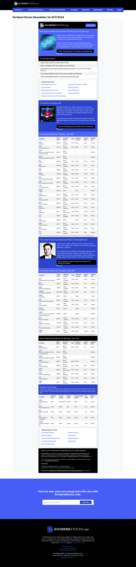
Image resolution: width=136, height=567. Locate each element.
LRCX (40, 194)
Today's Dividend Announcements (50, 438)
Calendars (18, 10)
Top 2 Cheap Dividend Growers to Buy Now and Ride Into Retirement (61, 73)
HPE (40, 177)
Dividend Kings (72, 441)
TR (39, 326)
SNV (40, 318)
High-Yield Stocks (46, 87)
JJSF (40, 185)
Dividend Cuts (71, 435)
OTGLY (41, 308)
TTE (40, 219)
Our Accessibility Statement (68, 548)
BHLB (40, 287)
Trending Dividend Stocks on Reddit (77, 84)
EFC (40, 410)
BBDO (40, 346)
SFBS (40, 373)
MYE (40, 202)
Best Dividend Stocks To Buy (49, 84)
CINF (40, 146)
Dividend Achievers (73, 438)
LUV (40, 198)
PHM (40, 206)
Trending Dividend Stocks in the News (51, 93)
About (119, 10)
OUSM (40, 312)
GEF (40, 169)
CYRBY (41, 422)
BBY (40, 282)
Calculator (86, 10)
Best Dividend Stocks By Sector (49, 90)
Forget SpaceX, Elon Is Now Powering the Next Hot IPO (57, 68)
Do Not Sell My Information (68, 550)
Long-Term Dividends (57, 10)
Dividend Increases (73, 432)
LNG (40, 364)
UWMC (41, 330)
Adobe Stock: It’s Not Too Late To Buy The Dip (54, 62)
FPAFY (40, 295)
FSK (40, 406)
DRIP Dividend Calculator (47, 432)
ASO (40, 278)
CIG (40, 416)
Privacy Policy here (78, 542)
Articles (110, 10)
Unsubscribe (94, 20)
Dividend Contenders (73, 93)
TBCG (40, 400)
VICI (40, 227)
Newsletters (98, 10)
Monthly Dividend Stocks (48, 444)
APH (40, 142)
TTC (40, 215)
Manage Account (68, 546)
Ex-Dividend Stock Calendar (48, 441)
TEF (40, 210)
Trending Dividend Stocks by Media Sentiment (53, 96)
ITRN (40, 181)
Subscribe (86, 502)
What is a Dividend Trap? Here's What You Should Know (57, 65)
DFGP (40, 150)
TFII (40, 377)
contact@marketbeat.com (51, 460)
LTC (40, 303)
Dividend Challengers (73, 90)
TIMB (40, 381)
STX (40, 322)
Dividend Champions (73, 87)
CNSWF (41, 291)
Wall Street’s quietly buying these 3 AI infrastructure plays (65, 470)
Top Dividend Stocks (36, 10)
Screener (74, 10)
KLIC (40, 299)
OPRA (40, 368)
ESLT (40, 164)
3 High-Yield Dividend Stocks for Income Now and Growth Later (59, 76)
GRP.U (40, 360)
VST (40, 231)
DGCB (40, 156)
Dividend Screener (46, 435)
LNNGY (41, 189)
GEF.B (40, 173)
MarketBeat (62, 542)
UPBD (40, 223)
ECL (40, 160)
